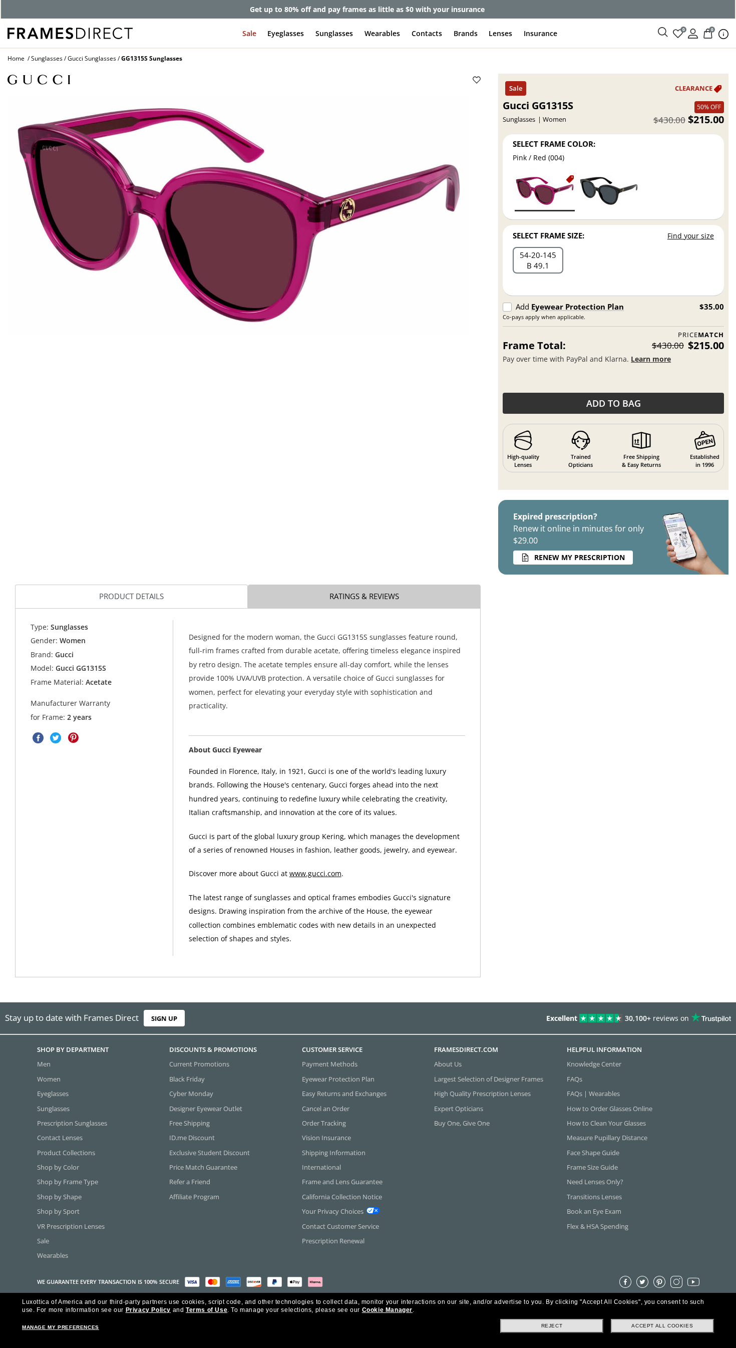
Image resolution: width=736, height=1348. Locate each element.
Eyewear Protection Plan (577, 307)
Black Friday (187, 1078)
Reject (552, 1325)
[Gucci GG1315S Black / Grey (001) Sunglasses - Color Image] (609, 192)
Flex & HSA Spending (597, 1225)
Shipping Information (333, 1152)
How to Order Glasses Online (609, 1108)
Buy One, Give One (462, 1122)
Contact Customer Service (340, 1225)
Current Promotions (199, 1063)
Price (701, 335)
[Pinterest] (659, 1281)
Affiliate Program (194, 1196)
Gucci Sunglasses (92, 58)
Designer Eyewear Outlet (205, 1108)
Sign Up (164, 1018)
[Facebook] (625, 1281)
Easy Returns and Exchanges (344, 1093)
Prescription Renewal (333, 1240)
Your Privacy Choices (332, 1211)
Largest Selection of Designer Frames (488, 1078)
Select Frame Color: (554, 144)
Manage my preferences (60, 1327)
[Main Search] (663, 32)
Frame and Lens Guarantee (342, 1181)
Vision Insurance (326, 1137)
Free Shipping (189, 1122)
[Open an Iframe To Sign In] (693, 33)
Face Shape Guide (593, 1152)
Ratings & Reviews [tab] (364, 596)
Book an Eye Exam (594, 1211)
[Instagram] (676, 1281)
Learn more (651, 359)
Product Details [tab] (131, 596)
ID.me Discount (192, 1137)
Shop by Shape (59, 1196)
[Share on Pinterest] (73, 738)
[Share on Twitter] (55, 738)
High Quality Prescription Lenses (482, 1093)
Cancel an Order (325, 1108)
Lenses (500, 33)
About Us (448, 1063)
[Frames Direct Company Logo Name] (70, 32)
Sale (249, 33)
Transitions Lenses (594, 1196)
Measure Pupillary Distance (607, 1137)
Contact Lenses (60, 1137)
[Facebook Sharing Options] (38, 738)
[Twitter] (642, 1281)
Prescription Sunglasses (72, 1122)
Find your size (690, 235)
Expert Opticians (458, 1108)
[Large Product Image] (238, 215)
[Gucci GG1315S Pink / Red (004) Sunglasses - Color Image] (545, 192)
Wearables (382, 33)
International (321, 1167)
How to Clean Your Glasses (606, 1122)
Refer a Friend (189, 1181)
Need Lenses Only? (595, 1181)
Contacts (427, 33)
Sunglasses (334, 33)
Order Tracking (324, 1122)
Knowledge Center (594, 1063)
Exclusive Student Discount (209, 1152)
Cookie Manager (387, 1309)
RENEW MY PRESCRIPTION (579, 557)
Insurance (540, 33)
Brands (466, 33)
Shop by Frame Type (67, 1181)
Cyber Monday (191, 1093)
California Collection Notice (342, 1196)
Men (44, 1063)
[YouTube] (693, 1281)
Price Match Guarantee (203, 1167)
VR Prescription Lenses (71, 1225)
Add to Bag (613, 403)
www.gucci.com (315, 874)
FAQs (574, 1078)
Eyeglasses (285, 33)
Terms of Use (206, 1309)
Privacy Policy (148, 1309)
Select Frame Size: (548, 235)
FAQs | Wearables (593, 1093)
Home (16, 58)
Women (49, 1078)
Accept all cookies (662, 1325)
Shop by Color (58, 1167)
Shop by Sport (58, 1211)
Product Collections (66, 1152)
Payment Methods (329, 1063)
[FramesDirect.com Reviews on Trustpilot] (580, 1018)
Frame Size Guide (592, 1167)
